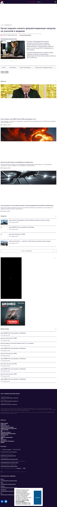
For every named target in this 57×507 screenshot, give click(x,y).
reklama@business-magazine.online (9, 459)
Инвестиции (4, 423)
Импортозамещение (7, 437)
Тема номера (4, 429)
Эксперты (4, 439)
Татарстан (3, 489)
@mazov (19, 468)
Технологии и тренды (7, 427)
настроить (24, 502)
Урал (2, 482)
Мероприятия (8, 25)
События (3, 424)
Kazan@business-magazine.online (9, 491)
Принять (37, 497)
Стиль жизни (4, 434)
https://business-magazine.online (9, 39)
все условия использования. (22, 500)
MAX (24, 468)
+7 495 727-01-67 (16, 449)
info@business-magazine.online (8, 455)
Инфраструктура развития (9, 428)
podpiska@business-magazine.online (9, 462)
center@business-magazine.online (9, 480)
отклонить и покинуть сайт (23, 504)
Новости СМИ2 (5, 71)
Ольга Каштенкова (26, 35)
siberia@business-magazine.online (9, 487)
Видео (2, 442)
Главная (2, 25)
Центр (2, 479)
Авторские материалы (7, 441)
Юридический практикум (8, 433)
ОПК (2, 438)
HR (1, 431)
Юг (1, 493)
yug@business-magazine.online (8, 494)
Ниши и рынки (5, 425)
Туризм (3, 436)
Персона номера (6, 432)
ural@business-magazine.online (8, 484)
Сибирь (3, 486)
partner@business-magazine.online (9, 466)
